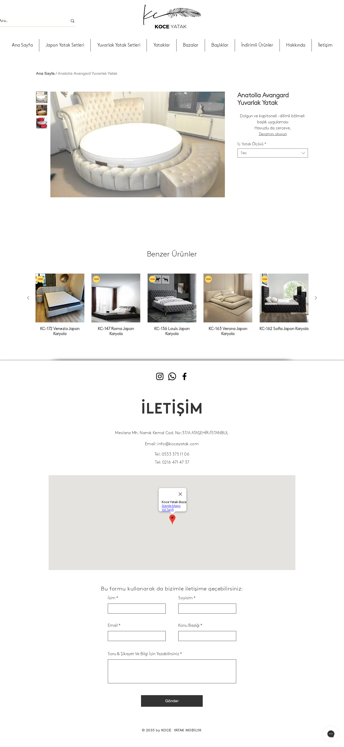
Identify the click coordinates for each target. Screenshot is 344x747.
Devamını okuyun (273, 134)
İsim (111, 598)
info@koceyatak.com (178, 444)
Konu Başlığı (188, 625)
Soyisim (185, 598)
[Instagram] (160, 376)
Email (113, 625)
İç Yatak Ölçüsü (251, 144)
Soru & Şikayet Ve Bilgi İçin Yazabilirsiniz (143, 654)
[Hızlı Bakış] (60, 298)
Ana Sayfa (45, 73)
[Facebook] (184, 376)
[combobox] (272, 153)
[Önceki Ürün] (28, 298)
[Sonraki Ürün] (316, 298)
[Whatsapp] (172, 376)
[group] (172, 305)
